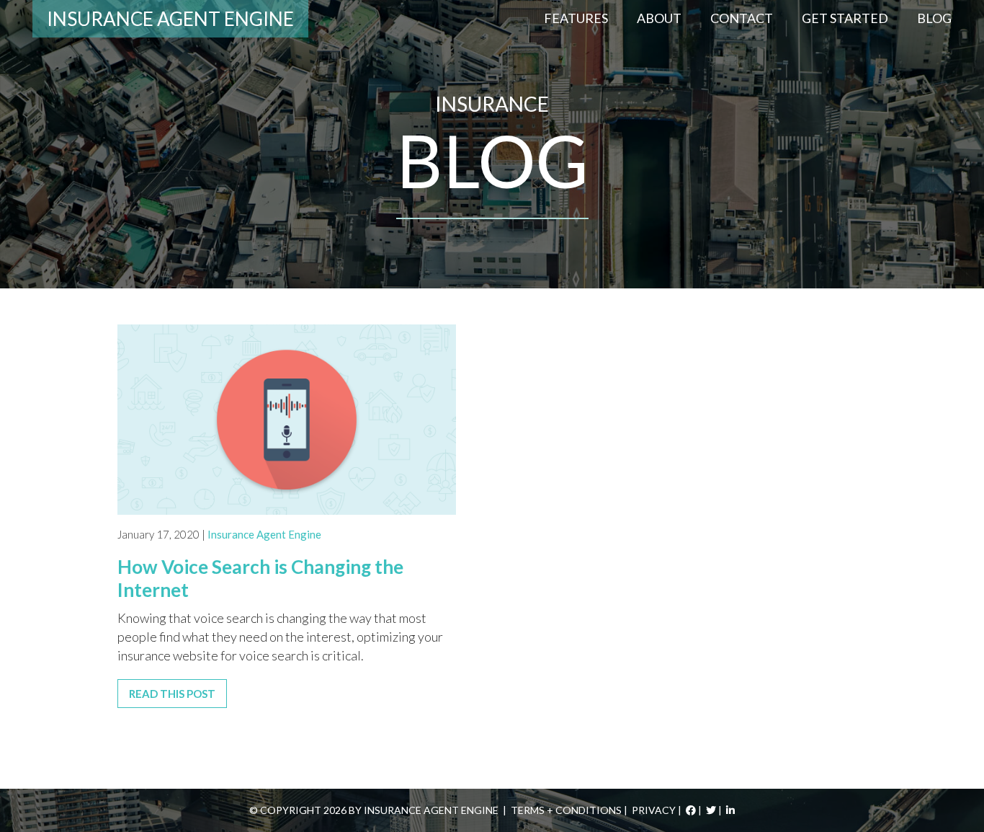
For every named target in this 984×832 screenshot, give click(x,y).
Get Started (845, 18)
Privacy (654, 810)
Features (576, 18)
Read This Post (172, 693)
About (659, 18)
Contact (741, 18)
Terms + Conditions (566, 810)
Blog (934, 18)
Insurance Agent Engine (170, 18)
